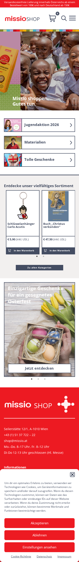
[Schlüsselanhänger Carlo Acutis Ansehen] (22, 206)
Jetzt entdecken (39, 368)
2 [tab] (44, 256)
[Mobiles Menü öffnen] (73, 17)
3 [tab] (45, 379)
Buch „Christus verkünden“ (54, 225)
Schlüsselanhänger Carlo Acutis (21, 225)
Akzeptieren (39, 523)
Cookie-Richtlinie (21, 556)
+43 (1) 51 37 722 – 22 (19, 435)
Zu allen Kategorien (39, 267)
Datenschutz (44, 556)
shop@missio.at (15, 441)
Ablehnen (39, 535)
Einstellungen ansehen (39, 547)
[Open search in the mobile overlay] (65, 18)
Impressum (64, 556)
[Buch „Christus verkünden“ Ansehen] (58, 206)
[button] (72, 474)
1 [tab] (37, 256)
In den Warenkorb (24, 250)
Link (39, 125)
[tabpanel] (23, 222)
